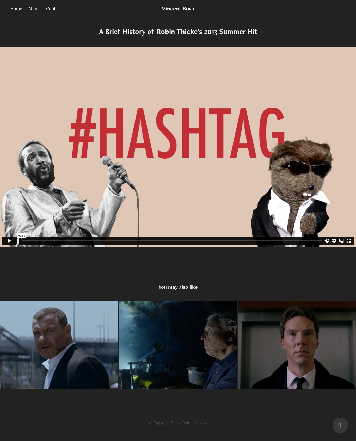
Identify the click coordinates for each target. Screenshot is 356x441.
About (34, 8)
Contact (53, 8)
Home (16, 8)
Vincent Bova (178, 8)
